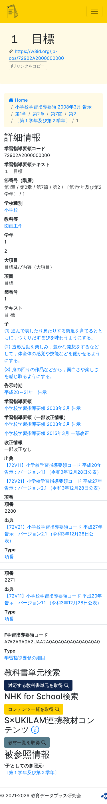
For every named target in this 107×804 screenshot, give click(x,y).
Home (20, 100)
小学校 (11, 210)
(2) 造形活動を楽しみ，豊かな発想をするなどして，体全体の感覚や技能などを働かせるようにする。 (52, 353)
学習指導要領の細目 (24, 657)
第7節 (56, 113)
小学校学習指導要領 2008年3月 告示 (53, 107)
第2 (72, 113)
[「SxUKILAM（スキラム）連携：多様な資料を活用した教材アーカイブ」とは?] (35, 730)
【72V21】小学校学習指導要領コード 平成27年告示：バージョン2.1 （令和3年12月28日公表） (53, 533)
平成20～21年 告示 (25, 392)
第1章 (20, 113)
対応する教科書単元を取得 (36, 685)
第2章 (39, 113)
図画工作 (13, 226)
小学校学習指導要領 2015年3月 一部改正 (46, 433)
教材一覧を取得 (24, 742)
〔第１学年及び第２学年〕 (42, 120)
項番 (9, 556)
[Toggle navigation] (94, 11)
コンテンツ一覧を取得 (31, 709)
